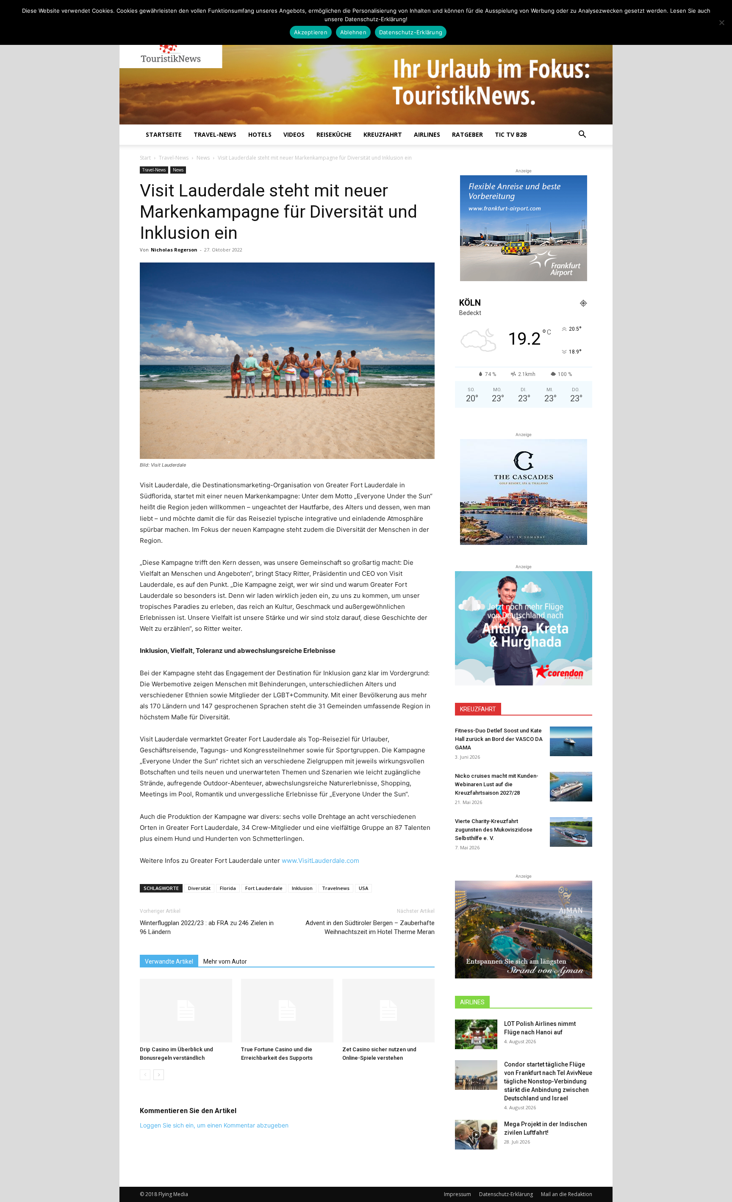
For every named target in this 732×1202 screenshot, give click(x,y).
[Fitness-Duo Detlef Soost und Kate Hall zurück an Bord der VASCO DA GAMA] (571, 741)
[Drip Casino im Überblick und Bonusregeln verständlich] (186, 1010)
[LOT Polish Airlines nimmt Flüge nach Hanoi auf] (476, 1034)
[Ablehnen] (721, 22)
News (203, 157)
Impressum (457, 1194)
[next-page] (158, 1074)
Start (145, 157)
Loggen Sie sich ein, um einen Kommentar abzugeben (214, 1125)
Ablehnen (353, 32)
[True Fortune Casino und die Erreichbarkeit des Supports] (287, 1010)
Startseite (164, 134)
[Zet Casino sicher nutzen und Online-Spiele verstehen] (388, 1010)
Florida (228, 888)
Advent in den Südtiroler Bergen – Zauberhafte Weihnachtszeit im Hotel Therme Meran (370, 927)
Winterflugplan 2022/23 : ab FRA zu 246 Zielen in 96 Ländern (207, 927)
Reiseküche (334, 134)
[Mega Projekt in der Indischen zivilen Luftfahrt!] (476, 1134)
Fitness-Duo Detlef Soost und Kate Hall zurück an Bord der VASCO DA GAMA (499, 739)
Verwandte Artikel (169, 961)
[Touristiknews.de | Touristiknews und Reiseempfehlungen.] (366, 68)
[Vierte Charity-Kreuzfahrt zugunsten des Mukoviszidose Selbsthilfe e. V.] (571, 832)
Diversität (199, 888)
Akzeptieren (310, 32)
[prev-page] (145, 1074)
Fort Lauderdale (264, 888)
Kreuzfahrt (382, 134)
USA (363, 888)
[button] (582, 135)
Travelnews (335, 888)
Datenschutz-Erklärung (506, 1194)
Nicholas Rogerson (174, 249)
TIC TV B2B (511, 134)
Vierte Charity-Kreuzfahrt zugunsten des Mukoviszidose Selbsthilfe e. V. (493, 829)
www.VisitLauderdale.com (320, 861)
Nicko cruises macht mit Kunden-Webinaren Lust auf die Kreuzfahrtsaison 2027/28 (496, 784)
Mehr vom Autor (225, 961)
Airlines (427, 134)
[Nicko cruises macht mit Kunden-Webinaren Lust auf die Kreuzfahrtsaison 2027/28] (571, 786)
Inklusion (302, 888)
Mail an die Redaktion (566, 1194)
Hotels (260, 134)
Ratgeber (467, 134)
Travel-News (215, 134)
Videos (294, 134)
